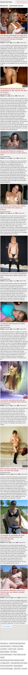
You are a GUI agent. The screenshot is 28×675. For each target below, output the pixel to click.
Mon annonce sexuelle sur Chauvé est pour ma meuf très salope (13, 469)
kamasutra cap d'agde (17, 646)
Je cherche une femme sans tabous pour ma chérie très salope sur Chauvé (13, 207)
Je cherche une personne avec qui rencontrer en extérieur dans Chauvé (13, 401)
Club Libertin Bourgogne (6, 668)
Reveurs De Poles (6, 2)
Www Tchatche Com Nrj (20, 654)
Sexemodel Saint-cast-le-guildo (19, 663)
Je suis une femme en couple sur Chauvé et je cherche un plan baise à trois (13, 152)
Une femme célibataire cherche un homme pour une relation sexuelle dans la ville (12, 592)
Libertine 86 (17, 668)
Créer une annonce (22, 2)
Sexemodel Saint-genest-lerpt (17, 643)
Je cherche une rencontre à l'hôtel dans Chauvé (12, 324)
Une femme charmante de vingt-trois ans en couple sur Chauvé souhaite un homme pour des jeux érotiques (14, 37)
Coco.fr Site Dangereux (6, 654)
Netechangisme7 (18, 665)
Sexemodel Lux (4, 643)
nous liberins (3, 649)
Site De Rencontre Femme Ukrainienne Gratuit (12, 660)
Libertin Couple (12, 649)
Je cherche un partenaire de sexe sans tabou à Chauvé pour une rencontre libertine (12, 537)
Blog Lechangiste (4, 651)
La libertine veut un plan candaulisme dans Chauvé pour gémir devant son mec (13, 275)
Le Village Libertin (5, 663)
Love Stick (24, 668)
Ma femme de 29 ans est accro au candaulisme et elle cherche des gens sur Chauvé (13, 90)
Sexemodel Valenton (5, 646)
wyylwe (2, 657)
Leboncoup (20, 649)
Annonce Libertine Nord (6, 665)
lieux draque (13, 651)
